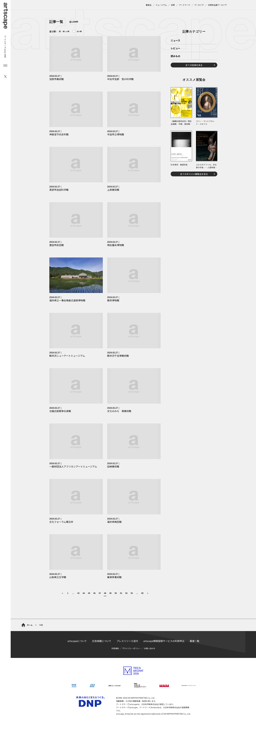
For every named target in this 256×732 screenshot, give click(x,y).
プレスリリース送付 (127, 641)
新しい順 (66, 31)
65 (142, 593)
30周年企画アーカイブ (217, 5)
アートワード (184, 5)
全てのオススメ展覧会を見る (194, 174)
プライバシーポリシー (131, 648)
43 (78, 593)
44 (84, 593)
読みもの (175, 56)
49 (110, 593)
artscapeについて (77, 641)
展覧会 (148, 5)
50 (116, 593)
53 (132, 593)
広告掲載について (101, 641)
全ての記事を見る (194, 65)
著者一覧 (194, 641)
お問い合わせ (149, 648)
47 (100, 593)
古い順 (79, 31)
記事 (173, 5)
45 (89, 593)
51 (121, 593)
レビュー (175, 48)
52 (126, 593)
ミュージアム (161, 5)
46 (94, 593)
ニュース (175, 40)
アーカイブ (199, 5)
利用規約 (115, 648)
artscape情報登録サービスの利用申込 (163, 641)
